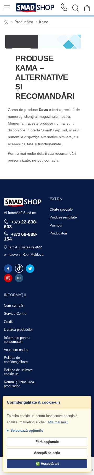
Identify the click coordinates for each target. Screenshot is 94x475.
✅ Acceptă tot (47, 464)
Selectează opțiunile (26, 431)
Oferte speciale (61, 209)
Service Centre (15, 314)
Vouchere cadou (16, 350)
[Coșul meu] (87, 8)
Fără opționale (47, 442)
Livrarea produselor (18, 330)
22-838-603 (20, 224)
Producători (58, 233)
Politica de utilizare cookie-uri (18, 372)
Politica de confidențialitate (16, 360)
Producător (24, 22)
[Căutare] (75, 7)
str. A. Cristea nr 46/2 (26, 247)
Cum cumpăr (13, 305)
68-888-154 (20, 236)
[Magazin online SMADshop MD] (35, 8)
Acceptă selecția (47, 453)
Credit (8, 322)
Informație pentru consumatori (17, 340)
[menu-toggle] (7, 8)
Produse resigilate (63, 217)
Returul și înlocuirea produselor (19, 384)
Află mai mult (58, 422)
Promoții (56, 225)
